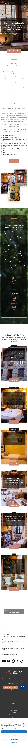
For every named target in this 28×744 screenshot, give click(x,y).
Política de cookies (13, 742)
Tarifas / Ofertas (14, 710)
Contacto (14, 712)
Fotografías (14, 705)
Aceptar (14, 732)
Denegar (14, 735)
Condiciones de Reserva (14, 714)
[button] (26, 719)
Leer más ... (14, 161)
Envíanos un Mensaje (10, 687)
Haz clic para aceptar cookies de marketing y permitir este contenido (14, 611)
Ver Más (13, 380)
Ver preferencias (14, 739)
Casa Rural (14, 703)
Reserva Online (14, 708)
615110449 (9, 652)
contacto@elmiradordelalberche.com (9, 654)
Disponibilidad (14, 717)
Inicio (14, 701)
